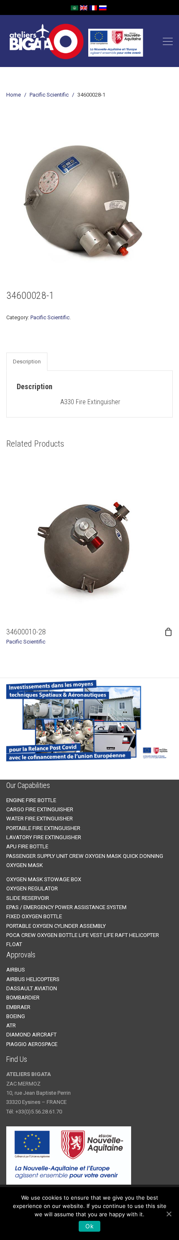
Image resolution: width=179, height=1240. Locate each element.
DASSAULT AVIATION (31, 988)
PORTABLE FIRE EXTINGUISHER (43, 828)
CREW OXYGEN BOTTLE (49, 935)
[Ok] (168, 1214)
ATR (11, 1025)
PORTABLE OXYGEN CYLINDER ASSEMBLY (56, 926)
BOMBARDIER (23, 997)
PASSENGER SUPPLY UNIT (37, 856)
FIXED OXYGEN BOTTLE (34, 916)
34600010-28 (26, 631)
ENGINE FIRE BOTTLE (31, 800)
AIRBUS (15, 970)
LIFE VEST (90, 935)
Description (27, 361)
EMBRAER (18, 1007)
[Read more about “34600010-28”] (168, 632)
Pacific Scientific (49, 95)
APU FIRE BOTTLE (27, 846)
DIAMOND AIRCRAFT (31, 1034)
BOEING (15, 1016)
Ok (89, 1226)
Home (13, 95)
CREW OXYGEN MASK (95, 856)
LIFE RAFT (116, 935)
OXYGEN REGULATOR (32, 888)
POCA (13, 935)
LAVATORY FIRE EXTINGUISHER (43, 837)
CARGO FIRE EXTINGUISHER (39, 809)
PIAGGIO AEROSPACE (31, 1044)
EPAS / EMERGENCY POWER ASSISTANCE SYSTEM (66, 907)
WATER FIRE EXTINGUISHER (39, 818)
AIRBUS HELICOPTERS (33, 979)
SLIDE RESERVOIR (27, 898)
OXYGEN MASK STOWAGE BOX (43, 879)
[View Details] (89, 538)
